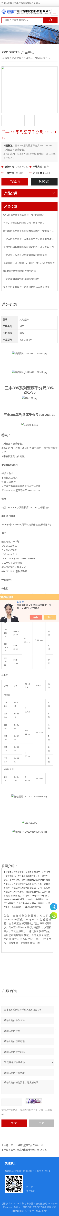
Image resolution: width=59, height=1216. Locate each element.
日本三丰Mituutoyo (35, 58)
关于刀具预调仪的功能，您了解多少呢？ (24, 223)
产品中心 (16, 58)
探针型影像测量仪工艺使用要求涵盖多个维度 (26, 287)
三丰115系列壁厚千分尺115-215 (27, 1145)
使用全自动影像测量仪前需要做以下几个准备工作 (28, 247)
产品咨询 (15, 181)
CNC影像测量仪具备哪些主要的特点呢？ (24, 215)
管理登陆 (51, 1207)
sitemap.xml (17, 1210)
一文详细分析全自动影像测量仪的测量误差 (25, 255)
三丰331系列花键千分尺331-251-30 (29, 1149)
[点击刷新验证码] (34, 1101)
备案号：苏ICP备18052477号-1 (30, 1207)
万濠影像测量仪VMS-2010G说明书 (21, 279)
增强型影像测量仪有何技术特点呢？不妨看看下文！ (29, 231)
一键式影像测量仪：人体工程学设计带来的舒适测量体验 (29, 239)
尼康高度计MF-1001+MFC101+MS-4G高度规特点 (29, 263)
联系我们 (44, 181)
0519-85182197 (53, 906)
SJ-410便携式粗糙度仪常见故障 (19, 271)
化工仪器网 (42, 1210)
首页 (7, 58)
